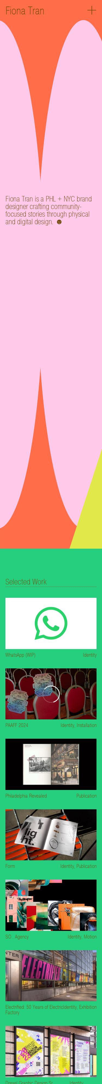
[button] (92, 10)
